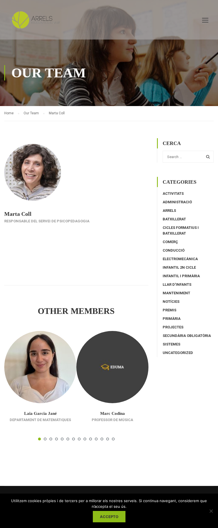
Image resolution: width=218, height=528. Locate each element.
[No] (211, 511)
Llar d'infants (177, 284)
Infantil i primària (181, 276)
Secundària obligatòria (187, 336)
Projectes (173, 327)
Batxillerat (174, 219)
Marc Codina (112, 413)
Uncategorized (178, 353)
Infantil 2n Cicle (179, 267)
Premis (169, 310)
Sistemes (171, 344)
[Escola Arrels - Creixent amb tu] (35, 22)
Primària (172, 318)
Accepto (109, 516)
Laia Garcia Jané (40, 413)
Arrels (169, 210)
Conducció (174, 250)
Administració (177, 202)
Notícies (171, 301)
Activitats (173, 193)
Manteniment (176, 293)
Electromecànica (180, 259)
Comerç (170, 242)
